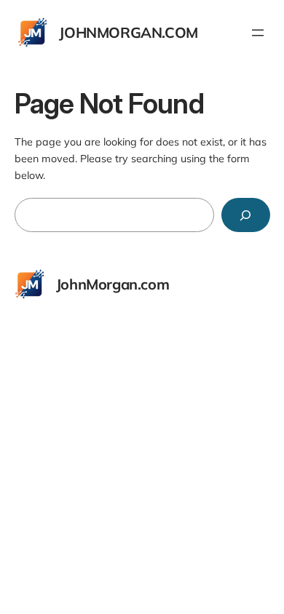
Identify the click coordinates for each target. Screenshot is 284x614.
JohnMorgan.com (128, 32)
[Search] (245, 215)
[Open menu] (258, 32)
